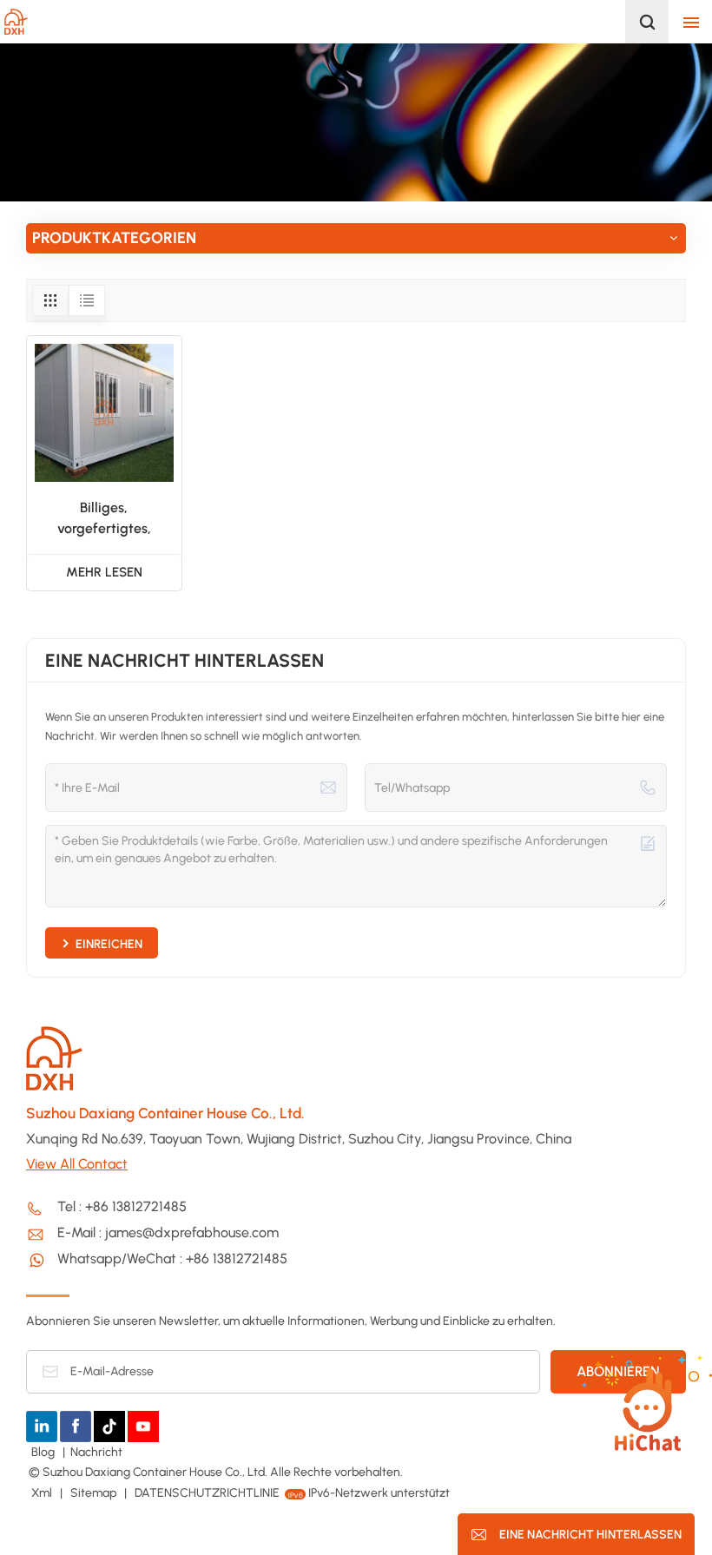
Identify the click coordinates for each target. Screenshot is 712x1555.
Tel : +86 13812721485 (122, 1206)
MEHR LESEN (104, 572)
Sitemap (94, 1493)
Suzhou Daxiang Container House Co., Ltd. (165, 1113)
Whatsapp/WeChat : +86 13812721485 (172, 1258)
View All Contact (77, 1164)
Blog (44, 1452)
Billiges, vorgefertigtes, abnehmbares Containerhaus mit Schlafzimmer (104, 519)
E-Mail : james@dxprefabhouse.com (168, 1232)
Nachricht (96, 1452)
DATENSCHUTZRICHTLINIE (207, 1493)
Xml (41, 1493)
